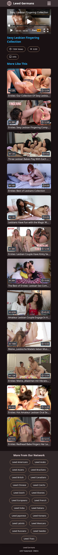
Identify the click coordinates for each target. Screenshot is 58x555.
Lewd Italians (38, 508)
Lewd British (18, 477)
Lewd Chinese (19, 485)
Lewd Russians (19, 531)
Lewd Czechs (39, 485)
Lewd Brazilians (38, 469)
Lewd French (40, 500)
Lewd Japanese (19, 515)
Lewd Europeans (19, 500)
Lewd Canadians (38, 477)
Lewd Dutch (19, 492)
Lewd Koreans (39, 515)
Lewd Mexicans (39, 523)
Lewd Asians (18, 469)
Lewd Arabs (40, 462)
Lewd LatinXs (18, 523)
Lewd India (19, 508)
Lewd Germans (23, 3)
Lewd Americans (20, 462)
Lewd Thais (29, 538)
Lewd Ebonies (38, 492)
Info (14, 56)
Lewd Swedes (39, 531)
